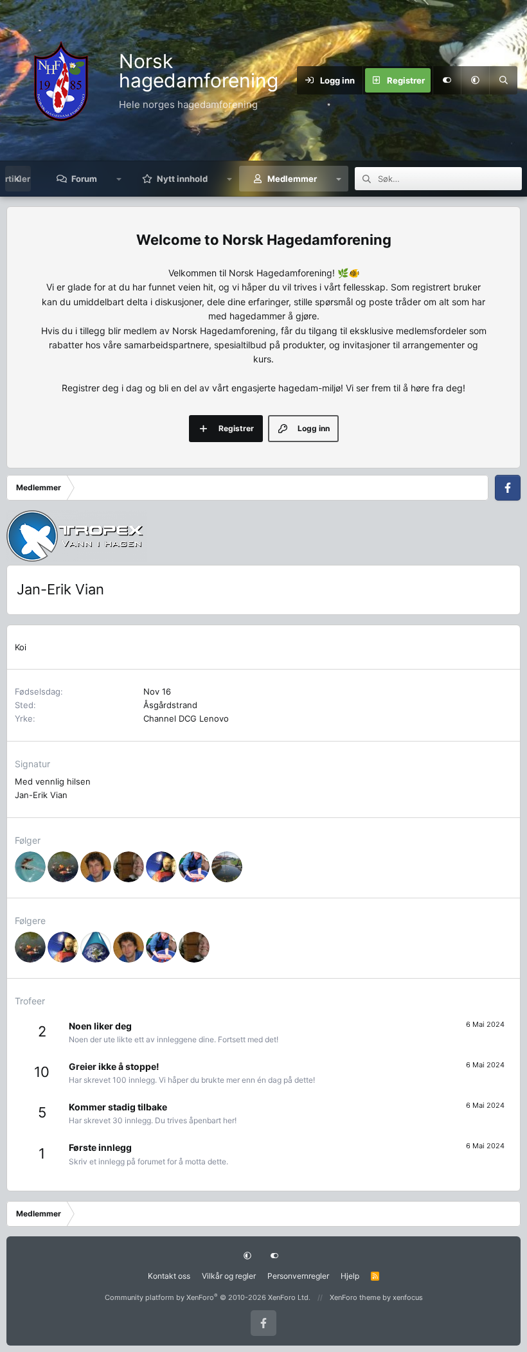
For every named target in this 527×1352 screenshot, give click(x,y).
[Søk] (503, 80)
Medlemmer (292, 178)
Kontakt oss (169, 1276)
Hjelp (350, 1276)
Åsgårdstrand (170, 705)
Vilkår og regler (229, 1276)
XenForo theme (355, 1297)
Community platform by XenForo (207, 1297)
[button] (475, 80)
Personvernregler (298, 1276)
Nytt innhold (182, 178)
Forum (84, 178)
